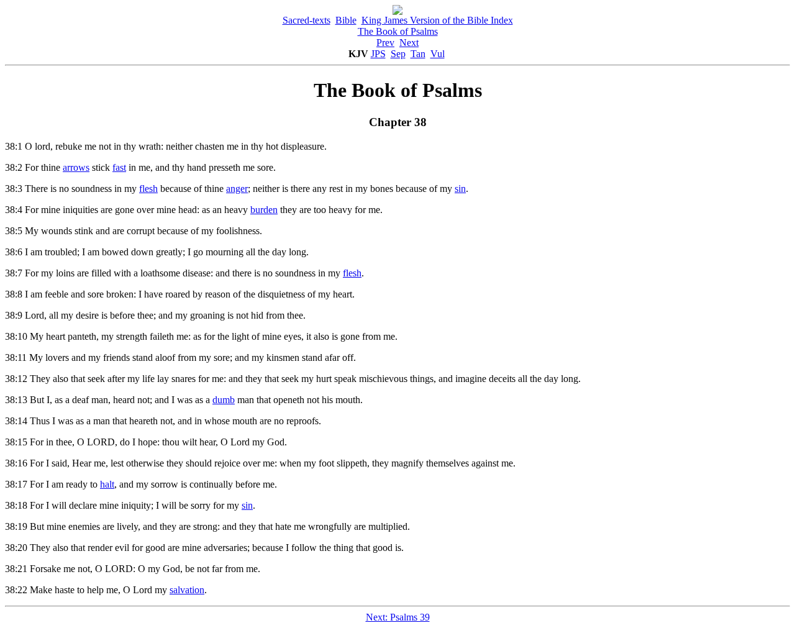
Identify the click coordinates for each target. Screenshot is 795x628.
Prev (385, 42)
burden (264, 209)
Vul (437, 53)
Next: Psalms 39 (398, 617)
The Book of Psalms (398, 31)
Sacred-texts (306, 20)
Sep (398, 53)
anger (237, 188)
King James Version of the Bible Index (437, 20)
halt (107, 484)
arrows (76, 167)
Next (409, 42)
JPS (378, 53)
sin (460, 188)
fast (119, 167)
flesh (148, 188)
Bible (346, 20)
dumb (223, 399)
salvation (187, 590)
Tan (418, 53)
